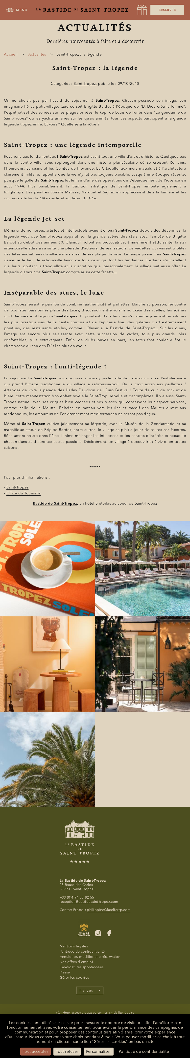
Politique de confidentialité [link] (144, 1051)
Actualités (37, 54)
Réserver (167, 10)
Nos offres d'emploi (76, 962)
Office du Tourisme (23, 493)
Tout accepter (35, 1051)
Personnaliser (98, 1051)
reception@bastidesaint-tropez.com (89, 902)
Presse (65, 972)
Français (86, 990)
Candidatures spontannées (82, 967)
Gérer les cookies (74, 977)
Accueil (11, 54)
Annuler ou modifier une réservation (90, 957)
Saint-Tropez (85, 83)
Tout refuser (67, 1051)
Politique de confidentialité (82, 951)
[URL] (142, 10)
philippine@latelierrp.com (108, 910)
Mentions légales (74, 946)
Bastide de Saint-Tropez (55, 503)
